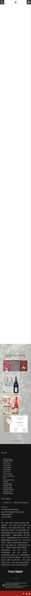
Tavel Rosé (7, 465)
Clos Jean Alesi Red (8, 477)
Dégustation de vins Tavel (18, 538)
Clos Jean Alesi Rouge (8, 481)
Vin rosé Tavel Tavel (20, 562)
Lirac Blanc (7, 469)
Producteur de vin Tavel (14, 552)
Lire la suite (16, 440)
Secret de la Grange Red (7, 484)
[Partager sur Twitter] (26, 594)
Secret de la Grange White (8, 460)
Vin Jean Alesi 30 (22, 530)
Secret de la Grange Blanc (8, 492)
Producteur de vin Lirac (14, 550)
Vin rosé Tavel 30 (8, 545)
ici (8, 315)
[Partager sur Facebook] (24, 593)
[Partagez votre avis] (29, 594)
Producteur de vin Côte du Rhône (14, 565)
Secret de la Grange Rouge (8, 488)
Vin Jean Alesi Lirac (17, 528)
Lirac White (7, 467)
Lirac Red (6, 472)
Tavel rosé (7, 463)
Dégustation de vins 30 (11, 540)
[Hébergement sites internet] (15, 574)
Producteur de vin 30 (9, 555)
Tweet (15, 579)
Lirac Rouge (7, 474)
